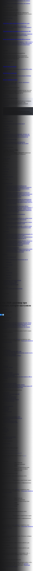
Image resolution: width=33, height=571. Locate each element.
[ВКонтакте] (1, 315)
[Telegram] (3, 315)
